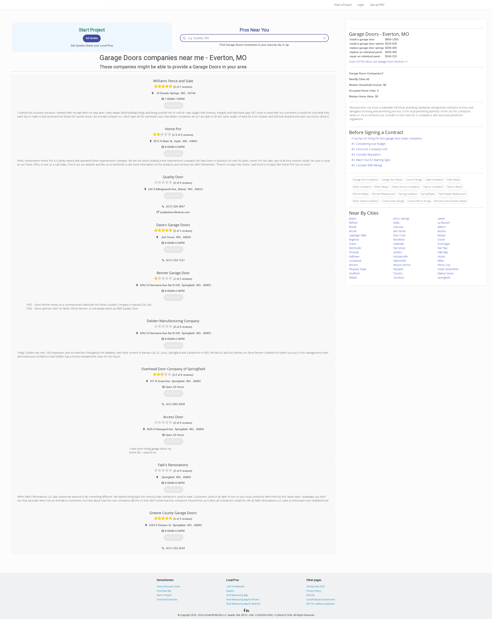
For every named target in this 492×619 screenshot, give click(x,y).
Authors (310, 595)
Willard (353, 277)
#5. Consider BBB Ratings (367, 165)
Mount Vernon (402, 265)
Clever (441, 239)
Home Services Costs (168, 586)
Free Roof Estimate (167, 599)
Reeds (353, 227)
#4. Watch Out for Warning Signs (371, 160)
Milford (353, 222)
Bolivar (441, 235)
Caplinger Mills (357, 235)
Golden (397, 252)
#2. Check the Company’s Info (369, 149)
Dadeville (398, 244)
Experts (230, 591)
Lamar (441, 218)
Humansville (400, 256)
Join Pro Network (235, 586)
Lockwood (355, 260)
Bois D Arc (399, 235)
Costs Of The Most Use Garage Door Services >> (378, 61)
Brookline (399, 239)
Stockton (398, 277)
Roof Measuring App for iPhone (242, 599)
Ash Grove (399, 231)
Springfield (444, 277)
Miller (441, 260)
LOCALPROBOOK (129, 5)
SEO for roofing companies (320, 603)
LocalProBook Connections (320, 599)
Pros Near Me (164, 591)
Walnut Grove (446, 273)
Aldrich (442, 227)
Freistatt (354, 252)
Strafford (354, 273)
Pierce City (444, 265)
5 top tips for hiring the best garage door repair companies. (387, 138)
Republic (398, 269)
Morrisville (355, 248)
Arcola (352, 231)
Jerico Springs (401, 218)
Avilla (396, 222)
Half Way (443, 252)
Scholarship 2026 (315, 586)
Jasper (352, 218)
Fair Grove (399, 248)
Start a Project (343, 4)
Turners (398, 273)
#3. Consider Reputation (366, 154)
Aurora (441, 231)
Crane (352, 244)
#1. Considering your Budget (369, 144)
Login (360, 4)
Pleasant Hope (358, 269)
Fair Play (442, 248)
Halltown (354, 256)
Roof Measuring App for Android (243, 603)
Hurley (441, 256)
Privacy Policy (313, 591)
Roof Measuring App (237, 595)
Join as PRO (377, 4)
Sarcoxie (398, 227)
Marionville (399, 260)
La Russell (444, 222)
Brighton (354, 239)
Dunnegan (444, 244)
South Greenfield (448, 269)
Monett (353, 265)
